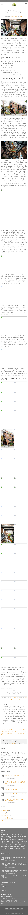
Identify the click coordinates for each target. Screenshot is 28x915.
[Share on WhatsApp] (8, 693)
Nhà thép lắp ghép (6, 818)
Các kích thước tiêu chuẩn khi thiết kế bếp (15, 794)
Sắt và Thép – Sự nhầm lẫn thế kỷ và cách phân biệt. (15, 800)
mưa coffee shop (16, 699)
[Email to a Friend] (15, 693)
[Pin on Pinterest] (18, 693)
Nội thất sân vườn (6, 886)
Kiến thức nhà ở (5, 815)
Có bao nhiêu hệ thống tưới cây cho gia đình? (15, 776)
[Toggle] (26, 887)
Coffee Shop (14, 9)
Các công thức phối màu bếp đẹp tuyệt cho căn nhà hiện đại (16, 788)
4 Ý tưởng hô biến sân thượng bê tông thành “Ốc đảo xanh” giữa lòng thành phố (16, 782)
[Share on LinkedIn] (20, 693)
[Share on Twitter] (13, 693)
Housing (3, 813)
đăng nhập (11, 743)
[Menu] (2, 4)
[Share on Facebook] (10, 693)
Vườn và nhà (4, 820)
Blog (14, 911)
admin (21, 16)
